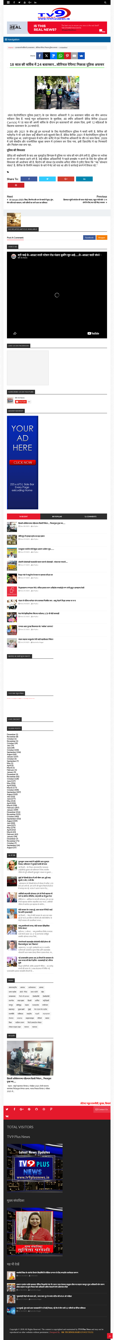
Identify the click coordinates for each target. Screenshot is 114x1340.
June (9, 748)
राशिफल (20, 1014)
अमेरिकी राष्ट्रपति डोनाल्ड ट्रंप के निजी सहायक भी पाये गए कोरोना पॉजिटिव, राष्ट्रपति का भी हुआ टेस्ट (35, 894)
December (11, 734)
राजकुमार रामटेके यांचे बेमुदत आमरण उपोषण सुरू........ (36, 549)
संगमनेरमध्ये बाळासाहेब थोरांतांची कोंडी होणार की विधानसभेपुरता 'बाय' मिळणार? (34, 942)
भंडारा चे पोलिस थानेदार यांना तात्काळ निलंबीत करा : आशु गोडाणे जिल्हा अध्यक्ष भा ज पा (47, 600)
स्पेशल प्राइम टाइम (15, 1027)
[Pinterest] (67, 55)
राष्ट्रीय (29, 1014)
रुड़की (37, 1014)
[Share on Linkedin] (84, 179)
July (8, 745)
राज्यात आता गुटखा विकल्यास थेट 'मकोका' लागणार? (35, 626)
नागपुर (11, 1005)
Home (10, 47)
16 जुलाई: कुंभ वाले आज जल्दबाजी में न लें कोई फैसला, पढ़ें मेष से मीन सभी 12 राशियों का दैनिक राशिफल (51, 1308)
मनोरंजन (45, 1005)
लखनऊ (19, 1018)
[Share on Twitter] (47, 179)
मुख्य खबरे (21, 1009)
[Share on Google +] (66, 179)
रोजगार (11, 1018)
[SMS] (53, 55)
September (11, 752)
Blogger (101, 237)
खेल (42, 992)
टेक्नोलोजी (46, 996)
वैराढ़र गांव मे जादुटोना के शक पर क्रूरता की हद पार (35, 575)
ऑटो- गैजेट (23, 992)
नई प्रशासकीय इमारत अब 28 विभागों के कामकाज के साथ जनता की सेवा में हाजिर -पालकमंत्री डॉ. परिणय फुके (35, 960)
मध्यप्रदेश (35, 1005)
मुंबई (29, 1009)
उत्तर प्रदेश (12, 992)
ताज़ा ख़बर (21, 1000)
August (10, 754)
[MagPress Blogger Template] (57, 14)
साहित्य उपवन (19, 1022)
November (11, 737)
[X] (46, 55)
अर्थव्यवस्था (32, 987)
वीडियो (40, 1018)
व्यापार (47, 1018)
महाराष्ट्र (11, 1009)
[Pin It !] (16, 185)
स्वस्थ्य (26, 1027)
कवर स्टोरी (34, 992)
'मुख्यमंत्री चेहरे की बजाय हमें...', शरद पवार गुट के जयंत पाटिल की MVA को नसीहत (44, 1296)
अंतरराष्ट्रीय (13, 987)
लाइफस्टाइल (30, 1018)
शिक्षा (10, 1022)
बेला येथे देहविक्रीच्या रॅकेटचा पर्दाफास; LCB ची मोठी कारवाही (38, 613)
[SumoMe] (81, 55)
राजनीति (11, 1014)
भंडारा (27, 1005)
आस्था (41, 987)
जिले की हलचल (24, 996)
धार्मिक (37, 1000)
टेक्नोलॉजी (36, 996)
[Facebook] (39, 55)
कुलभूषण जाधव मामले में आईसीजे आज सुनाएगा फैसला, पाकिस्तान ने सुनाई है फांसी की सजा (33, 862)
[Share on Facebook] (29, 179)
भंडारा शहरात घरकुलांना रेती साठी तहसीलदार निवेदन (35, 639)
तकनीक (11, 1000)
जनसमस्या (12, 996)
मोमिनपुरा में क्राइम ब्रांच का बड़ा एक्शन (31, 536)
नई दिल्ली (46, 1000)
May (9, 763)
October (10, 739)
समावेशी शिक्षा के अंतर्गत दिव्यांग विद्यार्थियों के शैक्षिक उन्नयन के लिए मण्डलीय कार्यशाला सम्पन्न (47, 1272)
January (10, 756)
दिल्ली (29, 1000)
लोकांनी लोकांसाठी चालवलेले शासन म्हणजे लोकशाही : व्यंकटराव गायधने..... (43, 562)
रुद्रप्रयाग (46, 1014)
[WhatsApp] (60, 55)
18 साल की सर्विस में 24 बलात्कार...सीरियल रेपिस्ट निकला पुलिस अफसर (57, 64)
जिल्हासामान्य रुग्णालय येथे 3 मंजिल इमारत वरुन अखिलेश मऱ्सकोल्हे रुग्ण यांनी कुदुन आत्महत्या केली (51, 587)
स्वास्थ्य (34, 1027)
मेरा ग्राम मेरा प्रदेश (40, 1009)
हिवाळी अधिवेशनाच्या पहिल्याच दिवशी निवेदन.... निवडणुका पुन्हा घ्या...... (41, 523)
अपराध (22, 987)
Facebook (89, 237)
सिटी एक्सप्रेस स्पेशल (34, 1022)
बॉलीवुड (18, 1005)
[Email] (74, 55)
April (9, 765)
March (9, 768)
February (10, 770)
